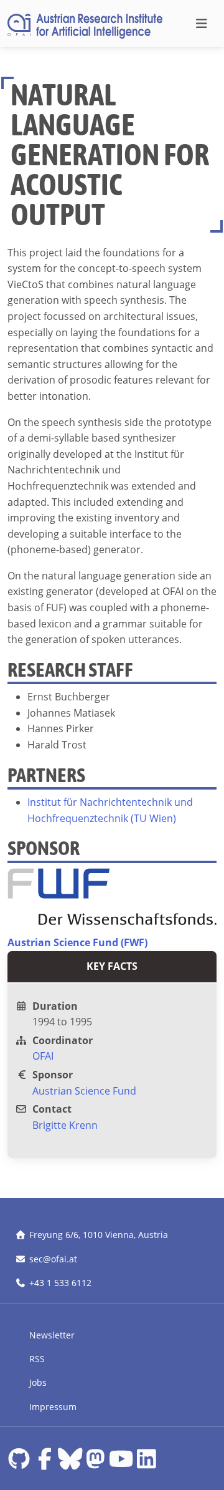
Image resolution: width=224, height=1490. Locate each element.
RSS (37, 1359)
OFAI (43, 1056)
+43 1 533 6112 (60, 1283)
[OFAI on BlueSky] (70, 1463)
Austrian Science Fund (84, 1091)
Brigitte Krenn (65, 1125)
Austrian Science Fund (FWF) (77, 942)
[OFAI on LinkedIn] (146, 1463)
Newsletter (52, 1335)
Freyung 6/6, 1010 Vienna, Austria (98, 1235)
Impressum (53, 1407)
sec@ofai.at (53, 1259)
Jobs (38, 1382)
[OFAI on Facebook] (44, 1463)
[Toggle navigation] (201, 23)
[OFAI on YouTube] (121, 1463)
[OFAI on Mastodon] (95, 1463)
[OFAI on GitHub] (18, 1463)
